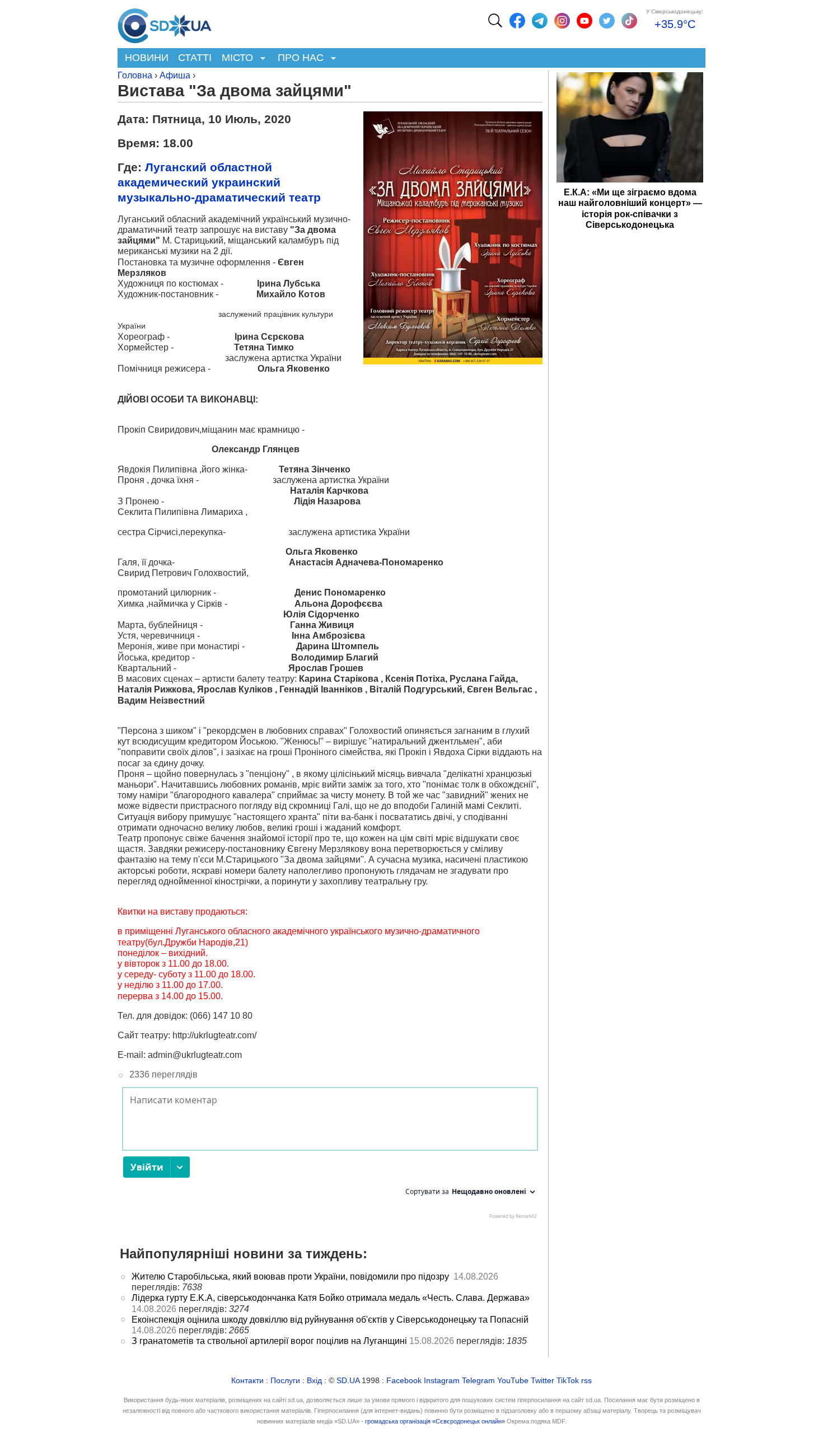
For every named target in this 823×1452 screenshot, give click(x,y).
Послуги (285, 1380)
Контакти (247, 1380)
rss (586, 1380)
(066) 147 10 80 (221, 1015)
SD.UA (347, 1380)
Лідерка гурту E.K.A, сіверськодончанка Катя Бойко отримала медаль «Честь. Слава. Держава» (331, 1298)
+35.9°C (674, 24)
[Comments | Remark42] (330, 1156)
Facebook (404, 1380)
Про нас (298, 58)
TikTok (568, 1380)
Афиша (175, 75)
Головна (135, 75)
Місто (235, 58)
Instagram (442, 1380)
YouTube (513, 1380)
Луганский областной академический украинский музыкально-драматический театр (219, 182)
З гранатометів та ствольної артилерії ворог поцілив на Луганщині (269, 1341)
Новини (147, 57)
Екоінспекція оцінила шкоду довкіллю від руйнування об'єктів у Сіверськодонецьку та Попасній (330, 1319)
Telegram (478, 1380)
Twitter (542, 1380)
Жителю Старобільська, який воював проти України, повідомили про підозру (291, 1276)
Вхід (314, 1380)
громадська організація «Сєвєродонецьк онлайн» (435, 1421)
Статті (195, 57)
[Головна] (165, 23)
